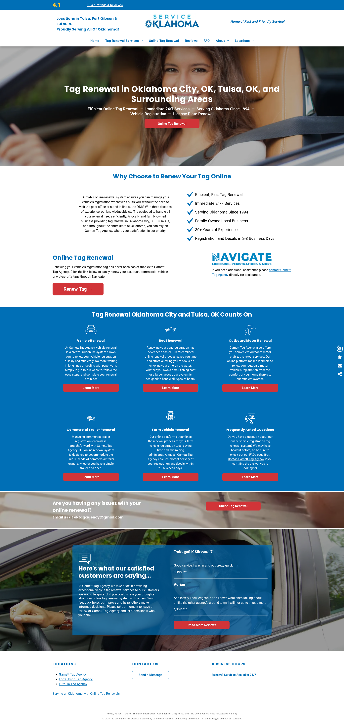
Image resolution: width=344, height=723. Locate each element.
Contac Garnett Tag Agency (246, 459)
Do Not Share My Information (140, 713)
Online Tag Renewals (105, 693)
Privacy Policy (114, 713)
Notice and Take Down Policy (193, 713)
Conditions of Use (166, 713)
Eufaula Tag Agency (73, 684)
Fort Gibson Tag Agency (76, 679)
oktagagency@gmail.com (99, 517)
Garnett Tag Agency (73, 674)
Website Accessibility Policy (223, 713)
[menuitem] (94, 40)
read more (259, 603)
